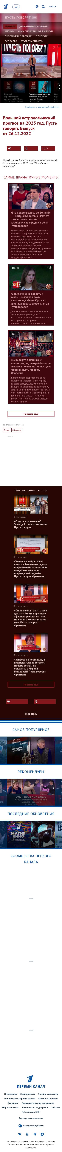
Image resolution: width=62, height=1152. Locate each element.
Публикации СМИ (31, 1111)
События (55, 1107)
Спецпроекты (27, 1093)
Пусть (18, 17)
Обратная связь (10, 1107)
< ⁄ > (45, 148)
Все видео (13, 1102)
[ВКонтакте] (14, 148)
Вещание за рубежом (33, 1125)
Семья (6, 430)
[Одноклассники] (31, 148)
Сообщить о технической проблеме (42, 107)
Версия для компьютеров (31, 1118)
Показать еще (31, 413)
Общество (16, 430)
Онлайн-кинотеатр (48, 1093)
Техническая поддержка (35, 1107)
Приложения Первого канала (19, 1098)
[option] (14, 91)
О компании (10, 1093)
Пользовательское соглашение (38, 1102)
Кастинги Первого (48, 1098)
